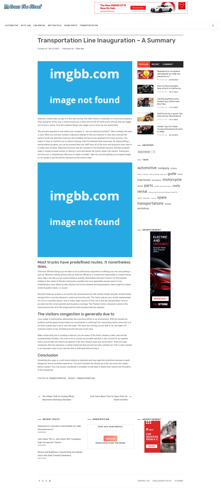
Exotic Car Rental (142, 174)
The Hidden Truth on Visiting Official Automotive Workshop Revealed (58, 398)
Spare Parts (70, 25)
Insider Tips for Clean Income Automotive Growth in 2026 (170, 129)
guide (172, 174)
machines (144, 180)
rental (142, 191)
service (153, 198)
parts (148, 185)
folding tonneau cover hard (158, 174)
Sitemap (179, 481)
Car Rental (39, 25)
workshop (143, 208)
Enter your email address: (110, 434)
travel (168, 203)
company (163, 168)
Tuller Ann (79, 48)
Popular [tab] (143, 64)
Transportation (89, 25)
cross (173, 168)
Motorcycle (55, 25)
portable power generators (162, 186)
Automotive (11, 25)
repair (139, 198)
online (140, 186)
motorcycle (172, 179)
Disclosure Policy (162, 481)
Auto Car (26, 25)
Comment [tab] (168, 64)
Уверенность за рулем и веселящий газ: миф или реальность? (168, 73)
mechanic (156, 180)
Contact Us (143, 481)
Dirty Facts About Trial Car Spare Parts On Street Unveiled (109, 398)
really (176, 186)
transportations (86, 378)
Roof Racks (146, 198)
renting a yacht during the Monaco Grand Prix (163, 192)
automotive (147, 168)
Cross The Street (116, 443)
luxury (180, 174)
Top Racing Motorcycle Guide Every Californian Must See (168, 101)
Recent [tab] (155, 64)
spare (162, 197)
